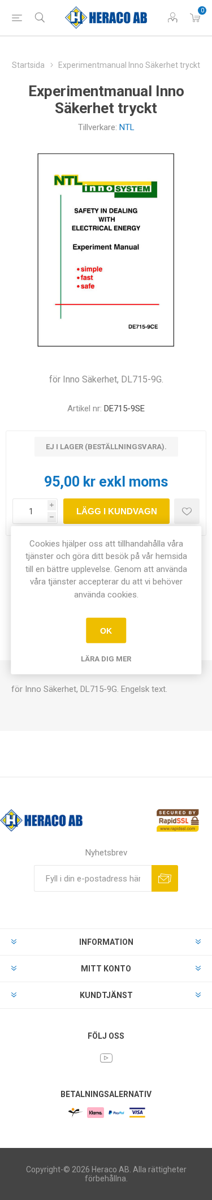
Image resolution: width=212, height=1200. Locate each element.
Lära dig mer (106, 659)
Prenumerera (165, 878)
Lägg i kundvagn (116, 511)
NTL (127, 127)
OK (106, 630)
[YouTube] (106, 1058)
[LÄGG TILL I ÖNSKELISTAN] (187, 511)
